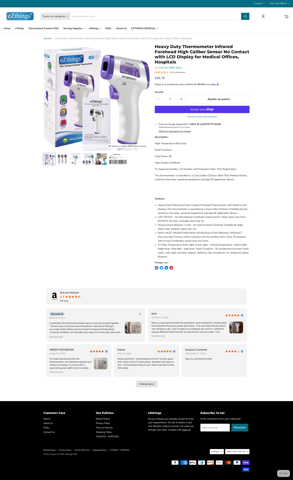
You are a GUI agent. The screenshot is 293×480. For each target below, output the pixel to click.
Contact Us (49, 432)
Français (258, 3)
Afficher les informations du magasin (175, 131)
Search (47, 418)
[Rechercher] (245, 16)
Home (7, 28)
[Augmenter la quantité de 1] (181, 99)
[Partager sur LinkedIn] (166, 268)
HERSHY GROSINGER (62, 349)
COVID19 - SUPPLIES (107, 436)
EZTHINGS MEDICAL (143, 28)
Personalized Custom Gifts (44, 28)
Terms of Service (104, 427)
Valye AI (186, 429)
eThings (19, 28)
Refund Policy (103, 418)
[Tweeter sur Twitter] (161, 268)
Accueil (47, 38)
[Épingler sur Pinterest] (171, 268)
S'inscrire (240, 427)
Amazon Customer (196, 349)
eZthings (94, 28)
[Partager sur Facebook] (156, 268)
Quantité (159, 92)
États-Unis (278, 3)
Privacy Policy (103, 423)
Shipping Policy (104, 432)
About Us (121, 28)
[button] (56, 336)
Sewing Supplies (73, 28)
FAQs (108, 28)
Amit (154, 313)
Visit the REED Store (170, 67)
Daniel (121, 349)
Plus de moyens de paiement (202, 116)
